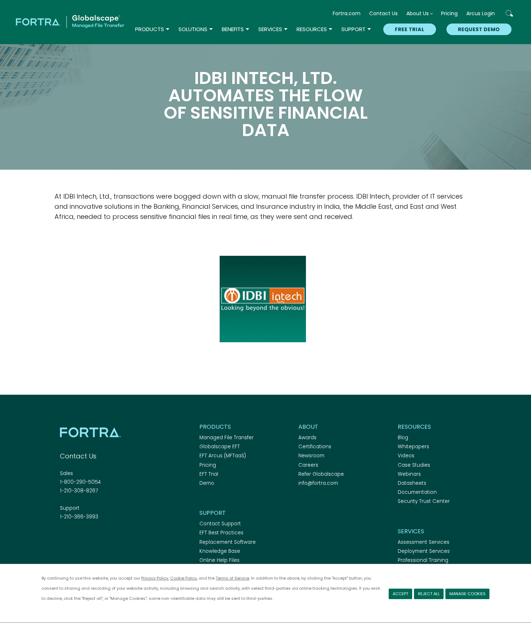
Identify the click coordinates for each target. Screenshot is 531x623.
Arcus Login (480, 13)
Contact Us (383, 13)
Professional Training (423, 560)
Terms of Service (232, 578)
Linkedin (89, 536)
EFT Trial (208, 474)
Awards (307, 437)
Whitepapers (413, 446)
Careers (308, 465)
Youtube (115, 536)
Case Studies (414, 465)
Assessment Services (423, 542)
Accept (400, 594)
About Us (417, 13)
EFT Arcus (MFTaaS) (222, 455)
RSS (102, 536)
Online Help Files (219, 560)
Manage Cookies (467, 594)
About (308, 427)
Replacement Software (227, 542)
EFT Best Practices (221, 532)
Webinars (409, 474)
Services (270, 29)
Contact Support (220, 523)
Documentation (417, 492)
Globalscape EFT (219, 446)
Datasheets (412, 483)
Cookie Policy (183, 578)
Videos (406, 455)
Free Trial (409, 29)
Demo (206, 483)
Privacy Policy (154, 578)
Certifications (314, 446)
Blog (403, 437)
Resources (312, 29)
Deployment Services (424, 551)
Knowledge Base (219, 551)
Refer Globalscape (321, 474)
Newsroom (311, 455)
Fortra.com (347, 13)
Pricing (449, 13)
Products (149, 29)
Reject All (429, 594)
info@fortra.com (318, 483)
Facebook (64, 536)
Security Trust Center (424, 501)
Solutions (192, 29)
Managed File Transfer (226, 437)
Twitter (77, 536)
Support (353, 29)
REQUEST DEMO (479, 29)
